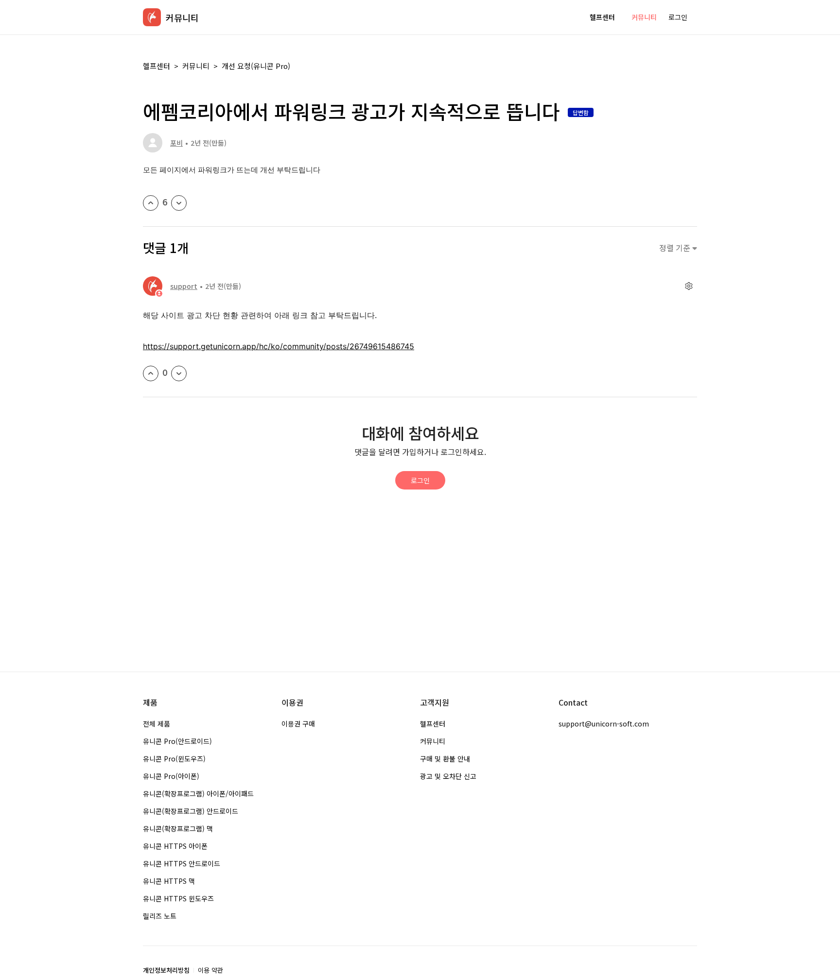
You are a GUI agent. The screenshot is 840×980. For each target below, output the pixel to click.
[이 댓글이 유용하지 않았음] (179, 373)
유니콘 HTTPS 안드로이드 (181, 863)
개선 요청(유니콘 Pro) (256, 66)
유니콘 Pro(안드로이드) (177, 741)
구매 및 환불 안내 (445, 758)
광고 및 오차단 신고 (448, 776)
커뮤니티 (644, 17)
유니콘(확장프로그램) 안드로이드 (190, 811)
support (183, 286)
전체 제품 (156, 723)
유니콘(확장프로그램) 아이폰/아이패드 (198, 793)
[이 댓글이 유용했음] (150, 373)
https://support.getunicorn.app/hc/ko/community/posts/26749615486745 (278, 346)
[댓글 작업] (688, 286)
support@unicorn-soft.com (604, 723)
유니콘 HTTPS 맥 (169, 881)
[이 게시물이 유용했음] (150, 203)
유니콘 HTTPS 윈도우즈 (178, 898)
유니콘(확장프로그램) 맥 (178, 828)
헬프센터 (602, 17)
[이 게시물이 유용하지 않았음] (179, 203)
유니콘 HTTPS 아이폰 (175, 846)
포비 (176, 143)
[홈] (152, 17)
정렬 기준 (675, 247)
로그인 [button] (677, 17)
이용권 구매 (298, 723)
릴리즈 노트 (159, 916)
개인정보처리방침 (166, 970)
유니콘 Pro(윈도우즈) (174, 758)
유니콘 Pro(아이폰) (171, 776)
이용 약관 (210, 970)
